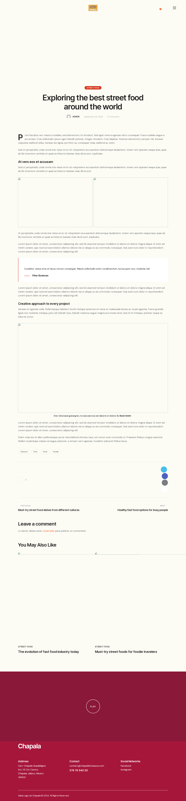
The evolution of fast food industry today (48, 652)
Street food (93, 88)
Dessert (24, 452)
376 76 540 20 (78, 770)
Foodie (56, 452)
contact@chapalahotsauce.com (86, 765)
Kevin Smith (125, 415)
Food (45, 452)
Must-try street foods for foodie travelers (126, 652)
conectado (48, 530)
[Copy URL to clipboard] (165, 489)
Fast (35, 452)
